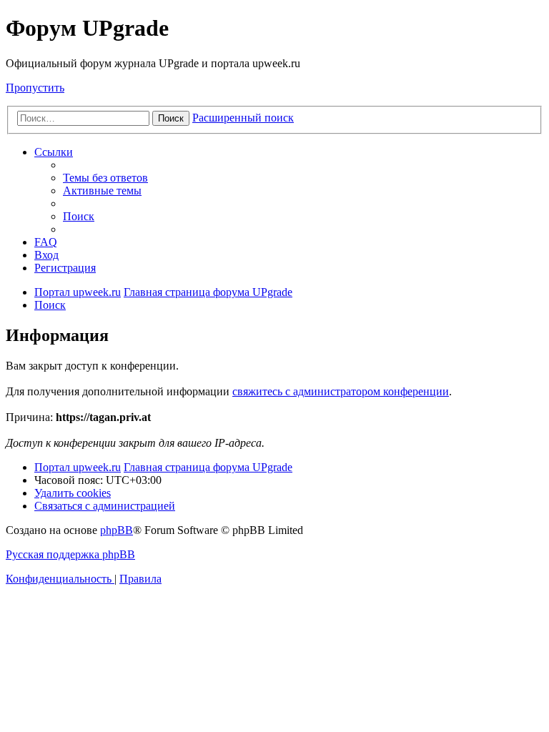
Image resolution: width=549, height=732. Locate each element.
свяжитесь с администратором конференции (340, 391)
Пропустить (35, 87)
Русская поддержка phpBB (70, 554)
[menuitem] (105, 178)
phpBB (116, 530)
